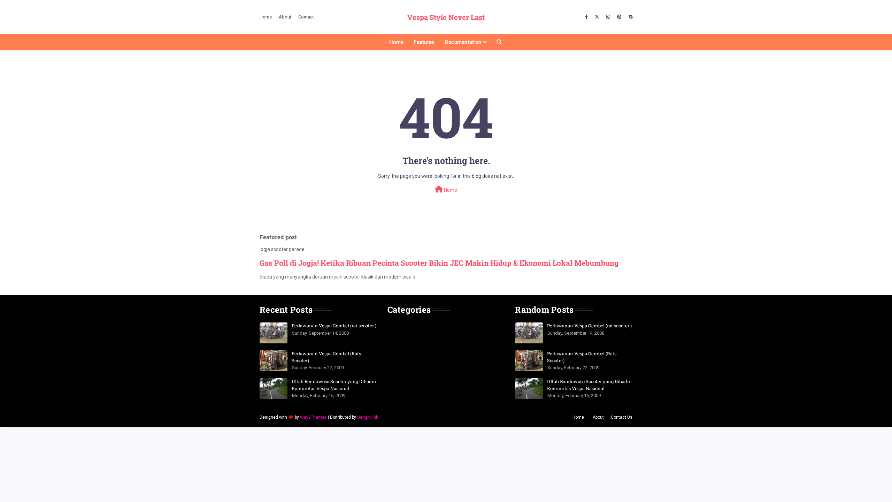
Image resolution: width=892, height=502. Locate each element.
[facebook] (586, 17)
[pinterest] (619, 17)
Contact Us (621, 417)
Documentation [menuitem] (463, 42)
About (285, 17)
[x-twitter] (597, 17)
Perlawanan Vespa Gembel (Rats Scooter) (326, 357)
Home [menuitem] (396, 42)
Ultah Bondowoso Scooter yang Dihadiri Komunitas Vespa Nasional (334, 384)
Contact (306, 17)
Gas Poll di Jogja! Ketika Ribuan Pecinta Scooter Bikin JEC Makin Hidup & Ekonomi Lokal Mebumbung (439, 263)
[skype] (629, 17)
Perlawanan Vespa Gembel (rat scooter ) (334, 325)
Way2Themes (313, 417)
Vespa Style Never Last (446, 17)
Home (266, 17)
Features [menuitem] (424, 42)
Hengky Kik (367, 417)
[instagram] (608, 17)
